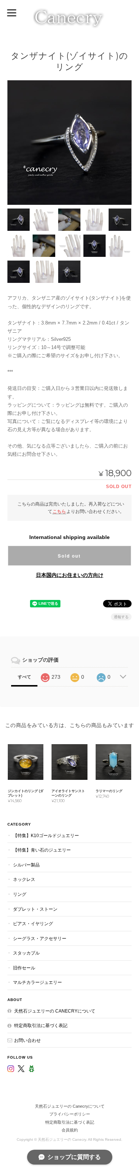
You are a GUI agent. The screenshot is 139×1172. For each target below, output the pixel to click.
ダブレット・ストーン (35, 909)
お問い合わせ (27, 1040)
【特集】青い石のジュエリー (42, 849)
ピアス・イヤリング (33, 923)
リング (19, 894)
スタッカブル (26, 952)
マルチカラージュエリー (37, 982)
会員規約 (70, 1130)
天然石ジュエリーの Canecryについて (54, 1010)
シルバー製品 (26, 864)
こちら (59, 511)
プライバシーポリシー (69, 1114)
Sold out (69, 555)
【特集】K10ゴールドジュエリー (46, 835)
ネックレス (24, 879)
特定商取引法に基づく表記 (40, 1025)
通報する (121, 617)
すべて (24, 676)
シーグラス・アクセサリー (39, 938)
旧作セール (24, 967)
